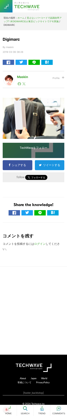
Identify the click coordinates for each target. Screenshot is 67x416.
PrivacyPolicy (43, 382)
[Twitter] (24, 84)
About (23, 378)
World (44, 378)
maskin (22, 77)
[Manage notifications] (6, 409)
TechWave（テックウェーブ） (27, 6)
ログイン (40, 244)
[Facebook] (19, 84)
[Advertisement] (33, 310)
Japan (33, 378)
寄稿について (24, 382)
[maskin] (9, 77)
